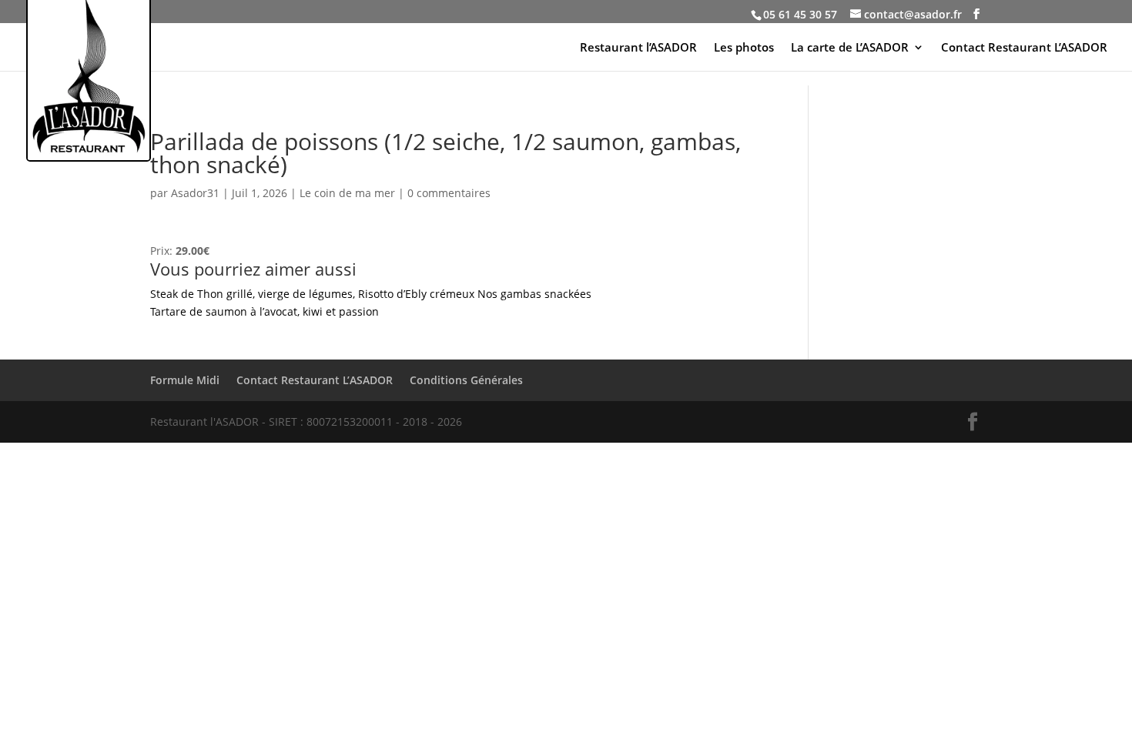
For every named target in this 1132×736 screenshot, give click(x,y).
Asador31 (195, 193)
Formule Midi (184, 380)
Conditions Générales (466, 380)
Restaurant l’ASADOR (638, 48)
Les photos (744, 48)
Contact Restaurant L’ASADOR (1024, 48)
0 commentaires (449, 193)
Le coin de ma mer (347, 193)
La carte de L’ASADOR (850, 48)
